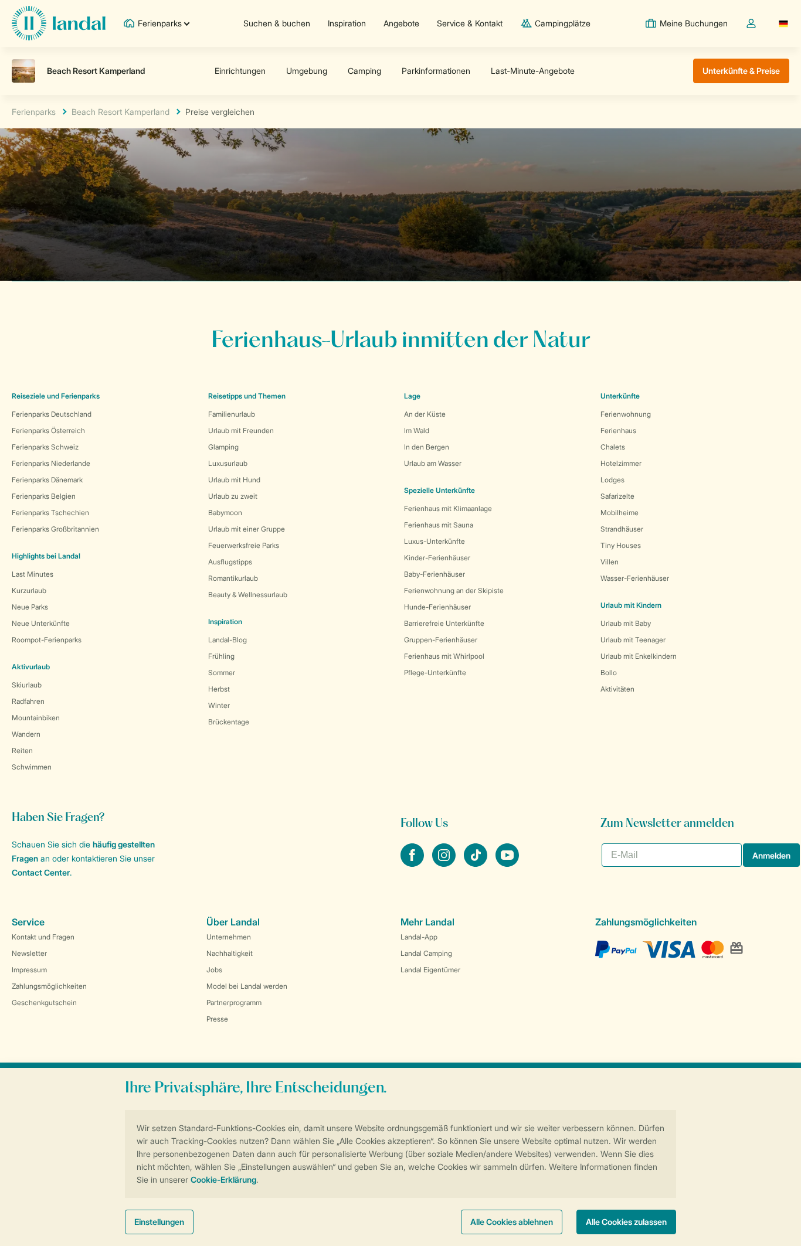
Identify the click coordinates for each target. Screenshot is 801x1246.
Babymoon (225, 512)
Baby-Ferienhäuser (434, 574)
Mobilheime (619, 512)
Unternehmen (228, 936)
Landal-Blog (227, 639)
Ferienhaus (618, 430)
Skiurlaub (27, 684)
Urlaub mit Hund (234, 479)
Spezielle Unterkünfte (439, 490)
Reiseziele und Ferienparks (56, 395)
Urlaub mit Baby (625, 623)
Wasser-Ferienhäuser (634, 578)
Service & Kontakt (470, 23)
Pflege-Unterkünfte (435, 672)
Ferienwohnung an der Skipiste (454, 590)
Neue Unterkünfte (41, 623)
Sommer (221, 672)
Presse (217, 1018)
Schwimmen (32, 766)
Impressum (29, 969)
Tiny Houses (620, 545)
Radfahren (28, 701)
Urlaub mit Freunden (241, 430)
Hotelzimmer (621, 463)
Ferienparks (34, 112)
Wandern (26, 734)
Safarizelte (617, 496)
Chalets (612, 446)
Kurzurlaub (29, 590)
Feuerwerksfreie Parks (243, 545)
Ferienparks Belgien (44, 496)
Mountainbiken (36, 717)
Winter (219, 705)
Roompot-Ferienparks (47, 639)
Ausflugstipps (230, 561)
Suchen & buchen (276, 23)
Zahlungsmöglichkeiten (49, 986)
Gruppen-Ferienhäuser (440, 639)
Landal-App (418, 936)
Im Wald (416, 430)
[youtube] (507, 863)
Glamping (223, 446)
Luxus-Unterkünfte (434, 541)
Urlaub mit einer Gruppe (246, 529)
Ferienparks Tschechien (50, 512)
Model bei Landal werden (246, 986)
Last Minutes (32, 574)
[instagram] (445, 863)
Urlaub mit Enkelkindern (638, 656)
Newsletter (29, 953)
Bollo (608, 672)
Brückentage (228, 721)
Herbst (219, 689)
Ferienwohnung (625, 414)
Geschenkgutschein (44, 1002)
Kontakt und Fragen (43, 936)
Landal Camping (426, 953)
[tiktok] (477, 863)
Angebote (401, 23)
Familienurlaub (231, 414)
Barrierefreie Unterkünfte (444, 623)
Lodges (612, 479)
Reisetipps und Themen (247, 395)
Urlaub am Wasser (432, 463)
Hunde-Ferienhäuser (437, 606)
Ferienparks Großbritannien (55, 529)
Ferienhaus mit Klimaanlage (448, 508)
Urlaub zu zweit (232, 496)
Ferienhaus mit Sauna (438, 524)
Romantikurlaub (233, 578)
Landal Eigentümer (430, 969)
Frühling (221, 656)
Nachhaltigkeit (229, 953)
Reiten (22, 750)
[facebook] (413, 863)
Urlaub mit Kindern (630, 605)
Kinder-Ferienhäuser (437, 557)
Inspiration (347, 23)
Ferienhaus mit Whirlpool (444, 656)
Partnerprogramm (234, 1002)
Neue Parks (30, 606)
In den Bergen (426, 446)
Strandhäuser (621, 529)
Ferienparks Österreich (48, 430)
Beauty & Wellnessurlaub (247, 594)
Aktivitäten (617, 689)
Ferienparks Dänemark (47, 479)
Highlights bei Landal (46, 555)
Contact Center (41, 872)
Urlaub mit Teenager (633, 639)
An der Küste (425, 414)
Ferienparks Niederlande (51, 463)
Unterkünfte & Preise (741, 71)
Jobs (214, 969)
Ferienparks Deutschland (51, 414)
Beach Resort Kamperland (120, 112)
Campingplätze (562, 23)
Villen (609, 561)
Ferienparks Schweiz (45, 446)
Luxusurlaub (227, 463)
